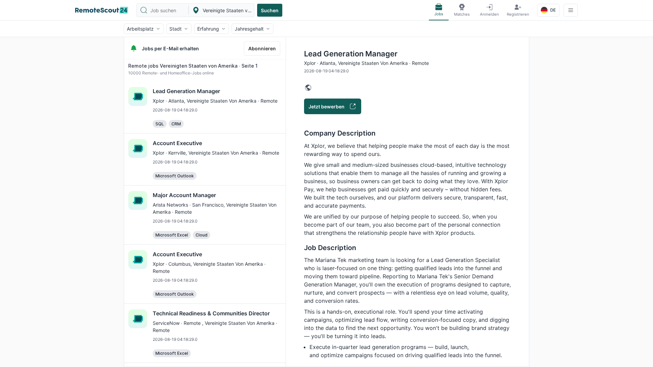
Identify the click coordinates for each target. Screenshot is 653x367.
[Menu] (571, 10)
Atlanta (176, 101)
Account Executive (177, 143)
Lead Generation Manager (186, 91)
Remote (193, 323)
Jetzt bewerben (326, 106)
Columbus (179, 264)
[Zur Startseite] (101, 10)
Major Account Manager (184, 195)
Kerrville (177, 153)
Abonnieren (262, 48)
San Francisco (207, 205)
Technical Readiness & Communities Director (211, 313)
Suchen (270, 10)
